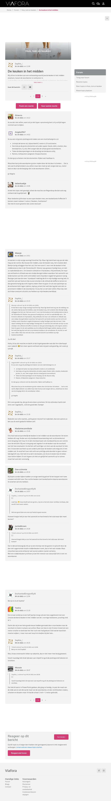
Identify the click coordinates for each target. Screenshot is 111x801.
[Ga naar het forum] (98, 3)
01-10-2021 (19, 66)
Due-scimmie (21, 469)
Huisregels (26, 781)
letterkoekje (20, 183)
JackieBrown (20, 526)
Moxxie (18, 667)
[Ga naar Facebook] (99, 770)
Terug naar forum (82, 77)
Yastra (18, 608)
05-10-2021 (19, 596)
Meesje (18, 253)
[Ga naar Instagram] (104, 770)
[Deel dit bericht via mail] (30, 87)
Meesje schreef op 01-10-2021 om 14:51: (25, 305)
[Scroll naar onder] (107, 18)
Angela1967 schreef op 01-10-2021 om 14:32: (26, 363)
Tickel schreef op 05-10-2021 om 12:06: (24, 647)
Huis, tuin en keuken (28, 10)
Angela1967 (20, 132)
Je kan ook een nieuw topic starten (29, 747)
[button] (38, 82)
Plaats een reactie (26, 106)
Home (9, 10)
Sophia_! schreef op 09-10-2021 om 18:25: (25, 674)
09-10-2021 (19, 643)
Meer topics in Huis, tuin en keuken (89, 86)
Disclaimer (26, 784)
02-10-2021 (19, 491)
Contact (8, 787)
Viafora (11, 770)
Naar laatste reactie (49, 106)
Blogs (7, 784)
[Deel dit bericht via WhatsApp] (24, 87)
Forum (16, 10)
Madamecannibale (23, 428)
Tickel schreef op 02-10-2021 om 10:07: (24, 533)
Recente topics (81, 82)
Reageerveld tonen (19, 753)
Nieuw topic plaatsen (84, 90)
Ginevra (18, 115)
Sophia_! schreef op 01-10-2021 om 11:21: (25, 496)
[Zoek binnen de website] (93, 3)
